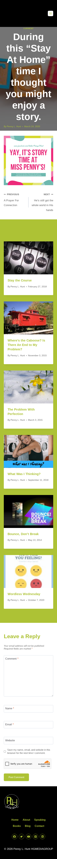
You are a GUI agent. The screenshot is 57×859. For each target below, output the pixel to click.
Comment (12, 658)
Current (28, 28)
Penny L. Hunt (14, 126)
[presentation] (28, 257)
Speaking (40, 819)
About (26, 819)
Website (10, 740)
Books (17, 826)
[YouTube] (28, 836)
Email (9, 724)
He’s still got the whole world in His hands (42, 202)
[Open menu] (50, 13)
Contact (39, 826)
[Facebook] (14, 836)
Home (15, 819)
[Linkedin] (42, 836)
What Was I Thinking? (24, 474)
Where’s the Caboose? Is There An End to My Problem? (26, 345)
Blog (28, 826)
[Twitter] (21, 836)
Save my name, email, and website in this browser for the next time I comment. (28, 751)
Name (9, 708)
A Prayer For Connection (11, 200)
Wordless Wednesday (24, 594)
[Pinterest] (35, 836)
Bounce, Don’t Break (23, 534)
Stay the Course (20, 280)
